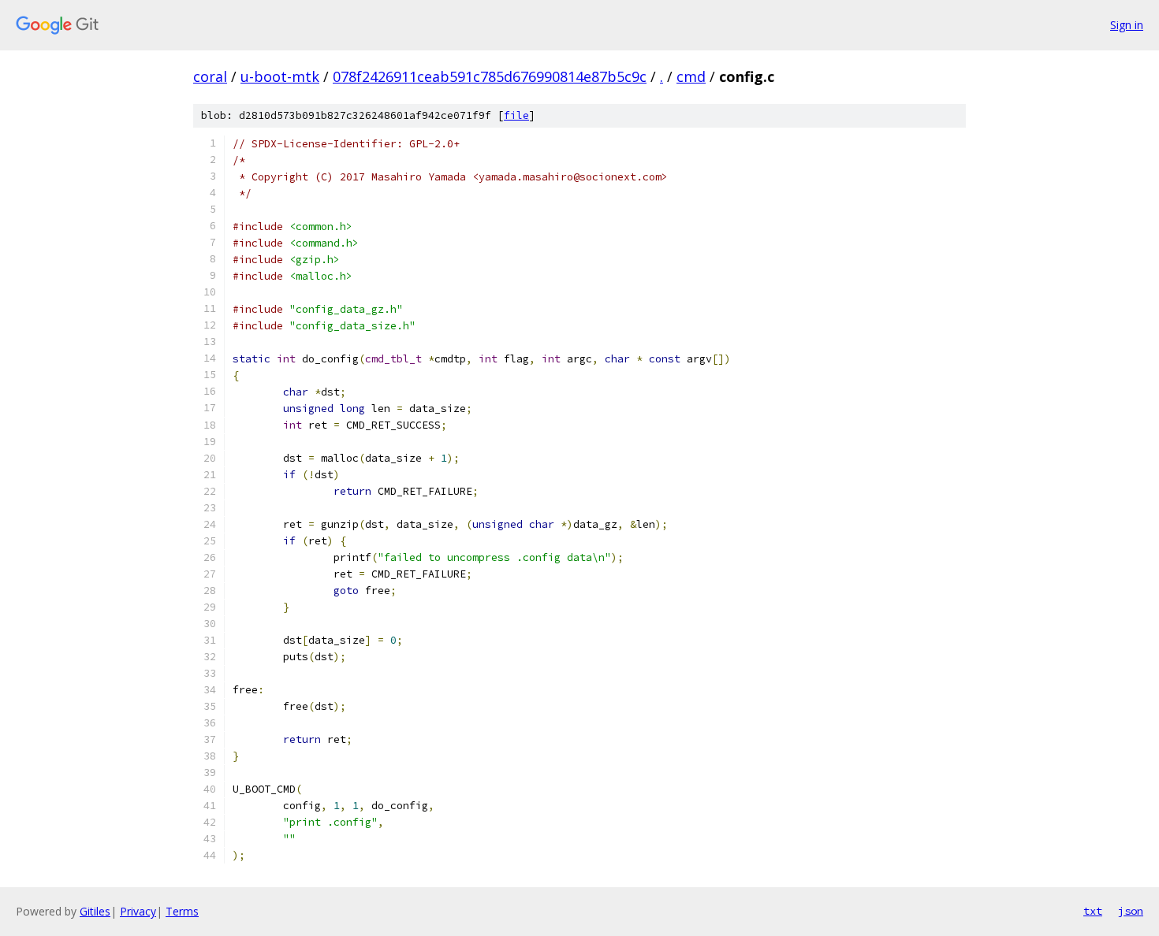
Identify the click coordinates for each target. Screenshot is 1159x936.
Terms (182, 911)
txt (1092, 911)
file (516, 115)
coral (210, 76)
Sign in (1126, 24)
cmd (691, 76)
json (1130, 911)
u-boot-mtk (279, 76)
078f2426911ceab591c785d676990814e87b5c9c (490, 76)
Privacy (138, 911)
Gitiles (95, 911)
